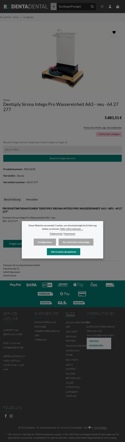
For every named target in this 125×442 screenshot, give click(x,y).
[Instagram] (11, 417)
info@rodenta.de (13, 347)
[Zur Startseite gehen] (26, 6)
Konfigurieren (45, 242)
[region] (62, 58)
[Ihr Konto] (109, 6)
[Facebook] (6, 417)
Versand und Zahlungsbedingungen (100, 333)
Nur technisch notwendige (76, 242)
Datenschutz (56, 233)
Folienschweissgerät (78, 345)
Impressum (41, 339)
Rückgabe (40, 326)
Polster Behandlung (73, 375)
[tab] (12, 199)
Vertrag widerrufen (96, 343)
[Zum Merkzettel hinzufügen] (114, 32)
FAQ (88, 322)
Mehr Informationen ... (71, 228)
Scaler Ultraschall (73, 384)
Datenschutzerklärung (101, 326)
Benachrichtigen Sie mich (62, 158)
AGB (37, 335)
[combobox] (72, 6)
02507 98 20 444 (11, 343)
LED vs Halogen (71, 366)
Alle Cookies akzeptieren (63, 251)
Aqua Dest (71, 331)
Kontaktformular (45, 322)
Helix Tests (72, 360)
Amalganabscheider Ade (77, 324)
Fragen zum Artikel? (20, 243)
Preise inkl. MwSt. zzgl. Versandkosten (103, 127)
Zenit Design (100, 427)
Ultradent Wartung (72, 394)
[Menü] (102, 6)
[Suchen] (92, 6)
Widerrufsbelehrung (47, 331)
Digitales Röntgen (71, 338)
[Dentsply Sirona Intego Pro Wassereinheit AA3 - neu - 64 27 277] (62, 58)
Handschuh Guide (72, 352)
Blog (70, 313)
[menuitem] (47, 322)
